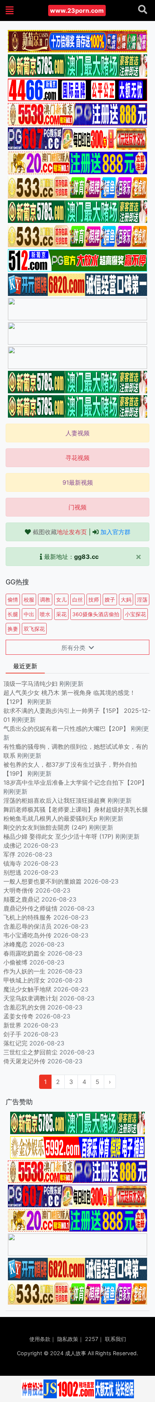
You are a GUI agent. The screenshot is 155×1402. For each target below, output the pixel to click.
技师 (93, 599)
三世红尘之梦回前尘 (30, 1052)
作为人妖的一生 (24, 971)
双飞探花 (34, 629)
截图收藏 (60, 532)
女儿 (61, 599)
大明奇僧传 (18, 890)
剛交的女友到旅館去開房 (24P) (46, 827)
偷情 (13, 599)
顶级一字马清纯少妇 (30, 683)
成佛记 (12, 845)
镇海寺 (12, 863)
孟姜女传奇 (18, 1016)
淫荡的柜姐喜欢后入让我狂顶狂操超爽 (55, 800)
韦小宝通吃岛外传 (27, 935)
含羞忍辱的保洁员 (27, 926)
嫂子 (110, 599)
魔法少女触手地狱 (27, 989)
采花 (61, 614)
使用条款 (39, 1339)
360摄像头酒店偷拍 (95, 614)
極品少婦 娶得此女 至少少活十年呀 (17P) (58, 836)
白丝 (77, 599)
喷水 (45, 614)
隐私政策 (67, 1339)
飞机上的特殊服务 (27, 917)
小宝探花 (135, 614)
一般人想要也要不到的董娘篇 (42, 881)
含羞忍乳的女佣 (24, 1007)
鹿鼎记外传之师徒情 (30, 908)
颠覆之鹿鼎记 (21, 899)
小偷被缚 (15, 962)
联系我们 (115, 1339)
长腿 (13, 614)
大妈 (126, 599)
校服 (29, 599)
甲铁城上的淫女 (24, 980)
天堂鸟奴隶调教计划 (30, 998)
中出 (29, 614)
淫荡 (142, 599)
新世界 (12, 1025)
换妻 (13, 629)
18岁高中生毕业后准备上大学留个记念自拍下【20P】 (75, 782)
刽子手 (12, 1034)
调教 (45, 599)
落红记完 (15, 1043)
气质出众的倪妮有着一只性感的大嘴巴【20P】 (66, 728)
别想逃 (12, 872)
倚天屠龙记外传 (24, 1061)
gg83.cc (86, 556)
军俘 (9, 854)
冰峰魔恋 (15, 944)
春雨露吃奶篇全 (24, 953)
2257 (91, 1339)
